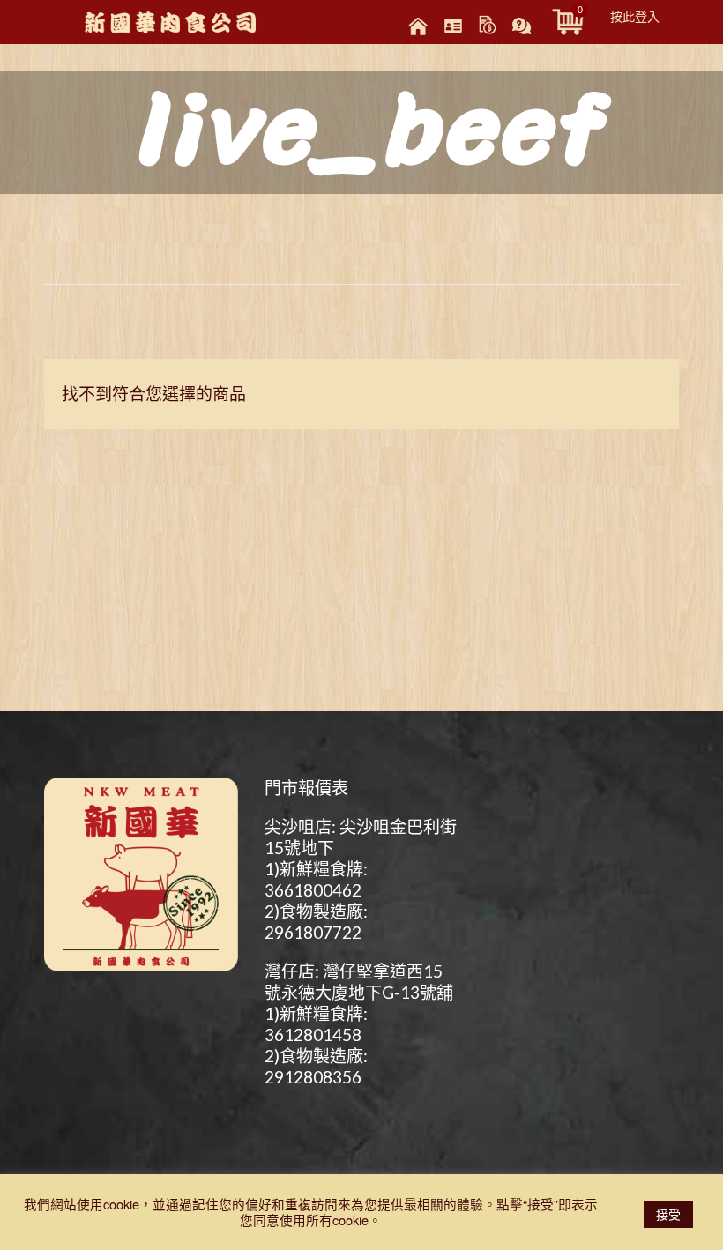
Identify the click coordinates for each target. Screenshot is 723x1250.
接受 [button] (668, 1214)
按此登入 (635, 16)
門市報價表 (306, 788)
